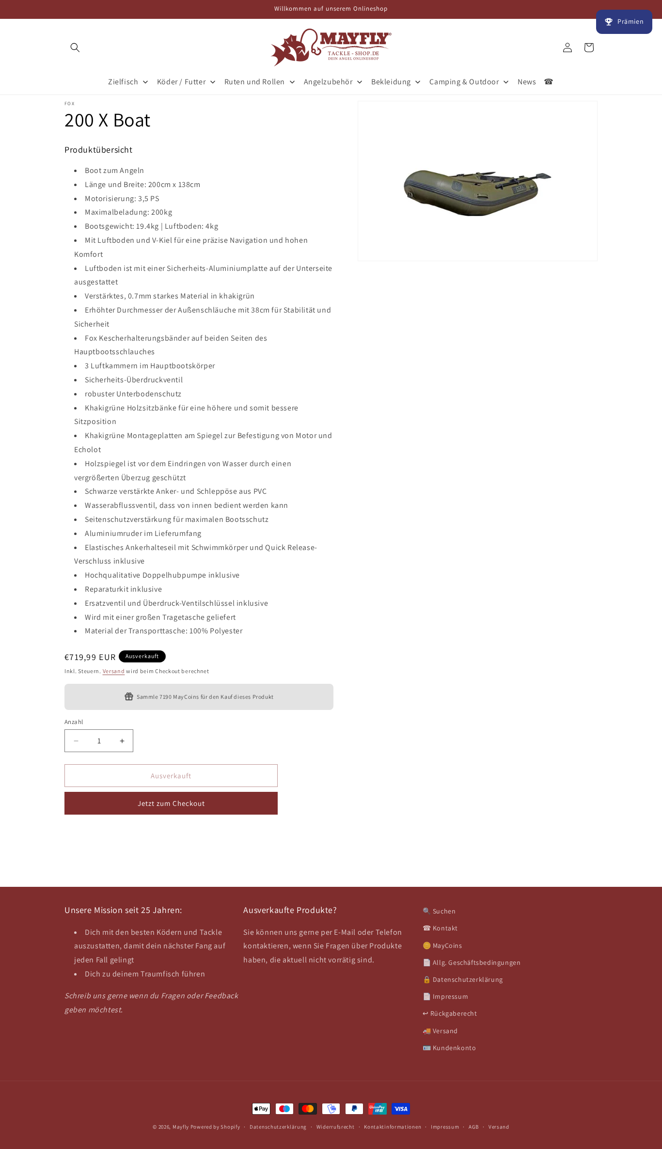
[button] (75, 47)
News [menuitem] (527, 82)
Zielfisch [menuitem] (123, 82)
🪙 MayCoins (442, 945)
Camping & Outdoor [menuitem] (464, 82)
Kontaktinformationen (392, 1126)
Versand (114, 671)
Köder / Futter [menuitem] (181, 82)
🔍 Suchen (439, 911)
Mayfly (181, 1126)
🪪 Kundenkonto (449, 1047)
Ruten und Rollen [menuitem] (254, 82)
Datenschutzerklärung (278, 1126)
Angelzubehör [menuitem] (328, 82)
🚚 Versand (440, 1030)
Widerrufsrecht (335, 1126)
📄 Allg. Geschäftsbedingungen (472, 962)
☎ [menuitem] (549, 82)
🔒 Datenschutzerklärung (463, 979)
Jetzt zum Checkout (171, 803)
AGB (474, 1126)
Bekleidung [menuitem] (391, 82)
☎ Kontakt (440, 928)
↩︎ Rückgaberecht (450, 1013)
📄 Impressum (446, 996)
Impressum (445, 1126)
